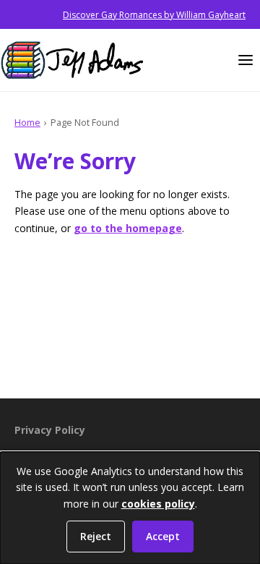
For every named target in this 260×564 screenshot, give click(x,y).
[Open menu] (245, 60)
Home (27, 122)
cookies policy (158, 503)
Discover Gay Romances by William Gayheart (154, 15)
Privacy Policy (49, 430)
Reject (95, 536)
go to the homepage (128, 228)
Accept (163, 536)
